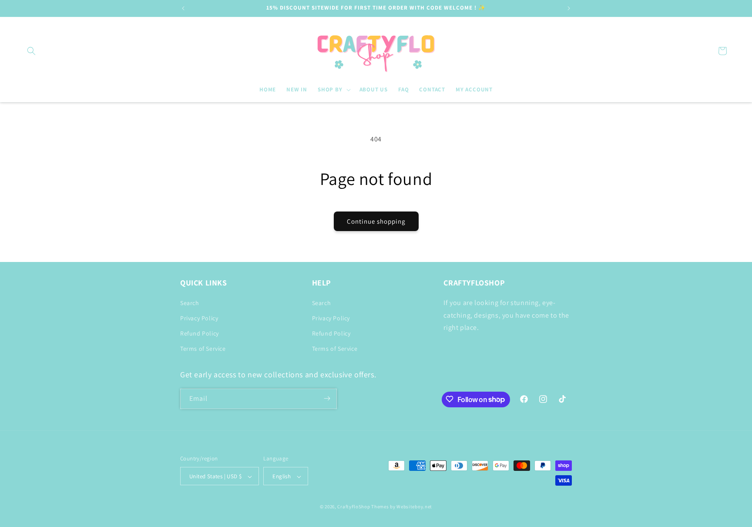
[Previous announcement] (183, 8)
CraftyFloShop (353, 507)
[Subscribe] (326, 398)
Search (189, 302)
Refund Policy (199, 333)
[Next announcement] (568, 8)
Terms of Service (203, 348)
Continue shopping (376, 221)
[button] (31, 50)
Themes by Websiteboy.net (401, 507)
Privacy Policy (199, 318)
